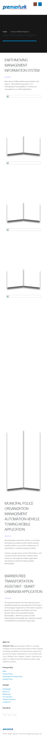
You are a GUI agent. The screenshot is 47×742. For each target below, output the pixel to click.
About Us (6, 691)
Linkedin (14, 713)
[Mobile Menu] (42, 9)
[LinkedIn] (40, 4)
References (7, 694)
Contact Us (7, 702)
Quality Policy (8, 679)
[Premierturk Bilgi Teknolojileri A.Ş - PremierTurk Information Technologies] (15, 7)
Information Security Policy (12, 676)
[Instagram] (35, 4)
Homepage (7, 689)
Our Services (7, 697)
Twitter (10, 713)
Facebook (5, 713)
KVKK (4, 671)
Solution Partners (9, 699)
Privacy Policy (8, 674)
